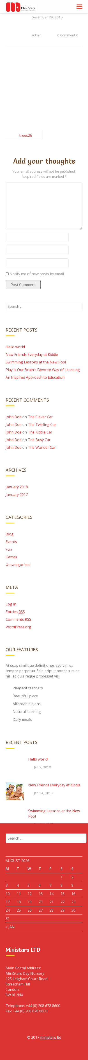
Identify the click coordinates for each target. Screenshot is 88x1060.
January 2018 (17, 486)
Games (11, 556)
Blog (10, 534)
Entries (15, 611)
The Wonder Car (42, 447)
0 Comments (67, 35)
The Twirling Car (42, 424)
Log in (11, 604)
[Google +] (34, 1050)
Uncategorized (18, 564)
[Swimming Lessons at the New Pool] (15, 817)
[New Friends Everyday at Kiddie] (15, 791)
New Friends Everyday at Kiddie (32, 354)
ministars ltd (50, 1037)
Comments (18, 619)
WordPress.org (18, 627)
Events (11, 541)
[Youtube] (54, 1050)
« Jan (10, 926)
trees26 (25, 135)
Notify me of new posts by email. (37, 273)
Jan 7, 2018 (42, 767)
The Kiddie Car (40, 432)
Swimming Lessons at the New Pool (36, 362)
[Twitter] (44, 1050)
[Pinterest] (65, 1050)
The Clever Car (40, 416)
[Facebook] (23, 1050)
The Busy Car (39, 439)
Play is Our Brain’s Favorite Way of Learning (43, 369)
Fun (9, 549)
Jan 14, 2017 (43, 793)
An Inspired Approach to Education (35, 377)
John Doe (13, 416)
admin (36, 35)
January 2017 (17, 494)
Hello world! (15, 346)
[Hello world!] (15, 765)
